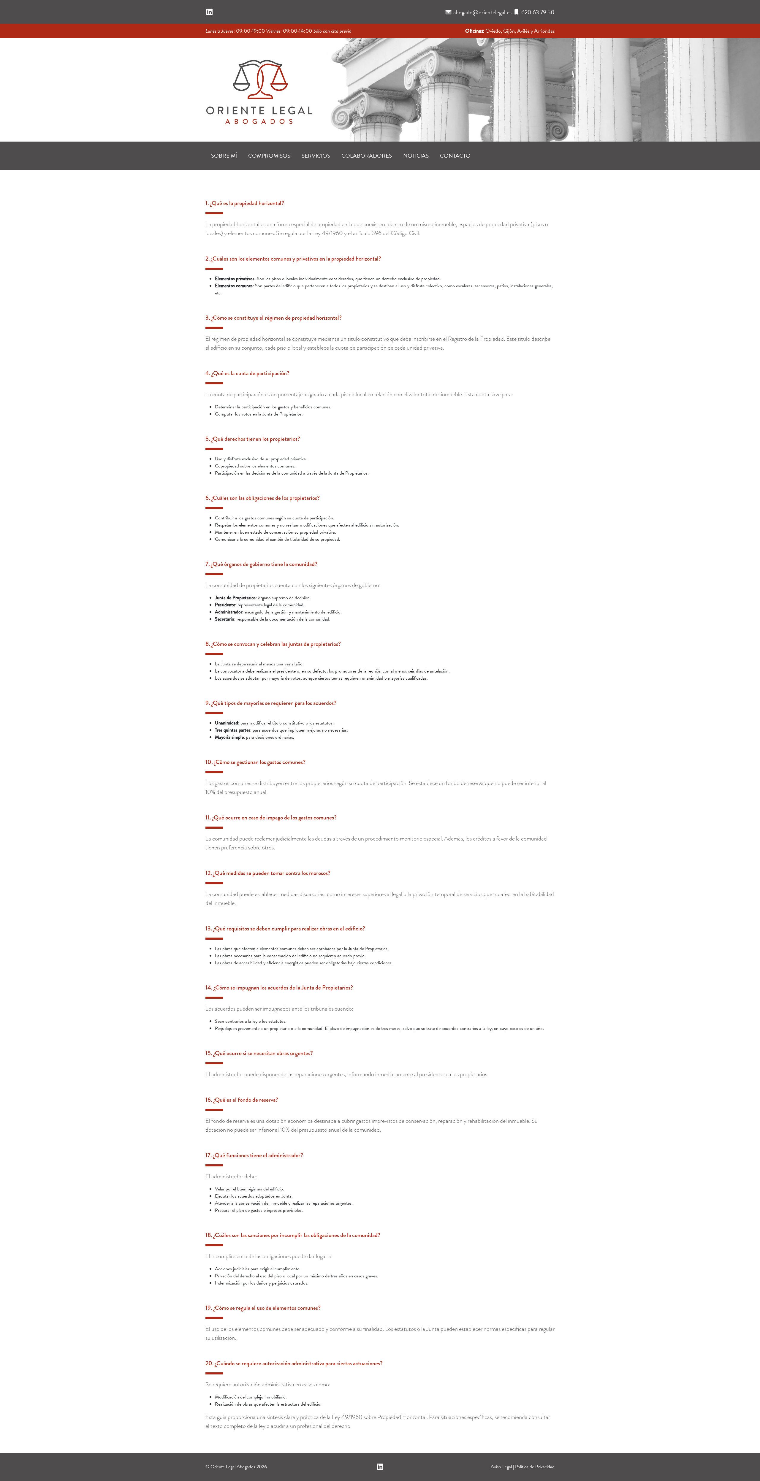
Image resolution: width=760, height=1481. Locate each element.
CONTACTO (455, 155)
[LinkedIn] (209, 12)
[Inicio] (258, 87)
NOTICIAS (416, 155)
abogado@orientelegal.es (482, 12)
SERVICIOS (316, 155)
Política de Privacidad (535, 1466)
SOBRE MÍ (224, 155)
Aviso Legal (501, 1466)
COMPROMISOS (269, 155)
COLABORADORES (366, 155)
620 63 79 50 (538, 12)
